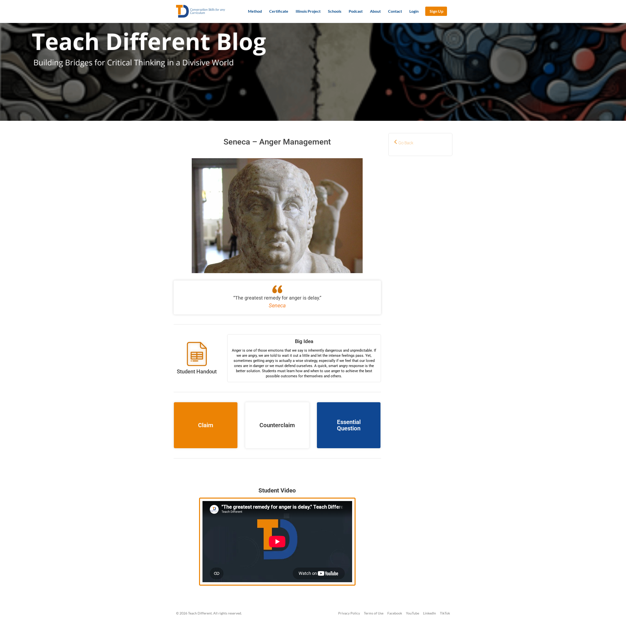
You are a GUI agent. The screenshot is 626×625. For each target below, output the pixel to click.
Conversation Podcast (277, 470)
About (375, 11)
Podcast (356, 11)
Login (414, 11)
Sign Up (436, 11)
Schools (334, 11)
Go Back (405, 142)
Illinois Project (308, 11)
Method (255, 11)
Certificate (278, 11)
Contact (395, 11)
